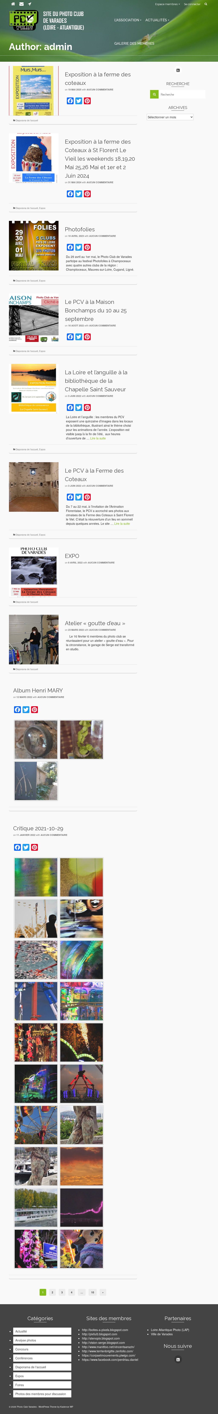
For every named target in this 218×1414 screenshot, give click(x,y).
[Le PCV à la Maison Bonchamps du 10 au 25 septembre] (34, 318)
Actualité (21, 1331)
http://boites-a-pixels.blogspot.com (105, 1330)
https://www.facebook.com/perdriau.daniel (110, 1359)
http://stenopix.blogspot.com (101, 1338)
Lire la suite (98, 438)
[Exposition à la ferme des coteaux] (34, 90)
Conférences (24, 1358)
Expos (42, 208)
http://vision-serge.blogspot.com (103, 1342)
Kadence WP (66, 1406)
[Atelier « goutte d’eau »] (34, 639)
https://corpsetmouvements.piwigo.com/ (108, 1355)
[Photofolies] (34, 245)
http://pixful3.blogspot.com (99, 1334)
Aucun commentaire (100, 89)
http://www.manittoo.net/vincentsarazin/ (108, 1347)
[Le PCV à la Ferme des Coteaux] (34, 486)
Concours (21, 1349)
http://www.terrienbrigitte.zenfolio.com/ (107, 1351)
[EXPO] (34, 572)
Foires (19, 1385)
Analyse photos (25, 1340)
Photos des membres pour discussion (40, 1394)
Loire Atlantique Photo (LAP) (170, 1330)
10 (92, 1292)
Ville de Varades (162, 1334)
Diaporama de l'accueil (27, 120)
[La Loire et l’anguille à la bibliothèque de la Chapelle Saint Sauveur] (34, 388)
